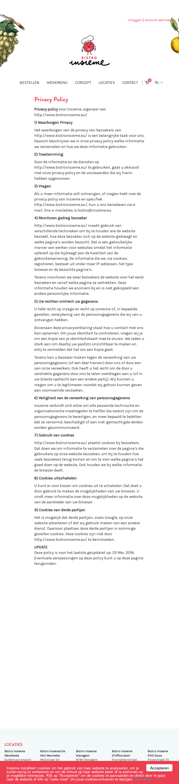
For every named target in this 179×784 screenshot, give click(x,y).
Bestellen (29, 82)
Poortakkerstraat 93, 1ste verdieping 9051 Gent (125, 759)
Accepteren (159, 767)
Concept (83, 82)
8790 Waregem (87, 755)
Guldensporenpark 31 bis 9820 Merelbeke (17, 759)
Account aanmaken (160, 20)
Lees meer (143, 779)
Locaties (107, 82)
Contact (130, 82)
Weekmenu (57, 82)
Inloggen (135, 20)
